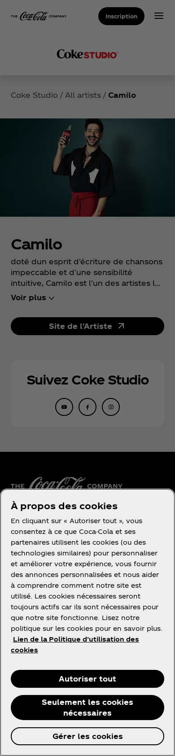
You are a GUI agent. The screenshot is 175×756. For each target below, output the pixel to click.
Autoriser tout (87, 678)
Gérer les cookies (87, 736)
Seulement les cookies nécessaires (87, 707)
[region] (87, 622)
